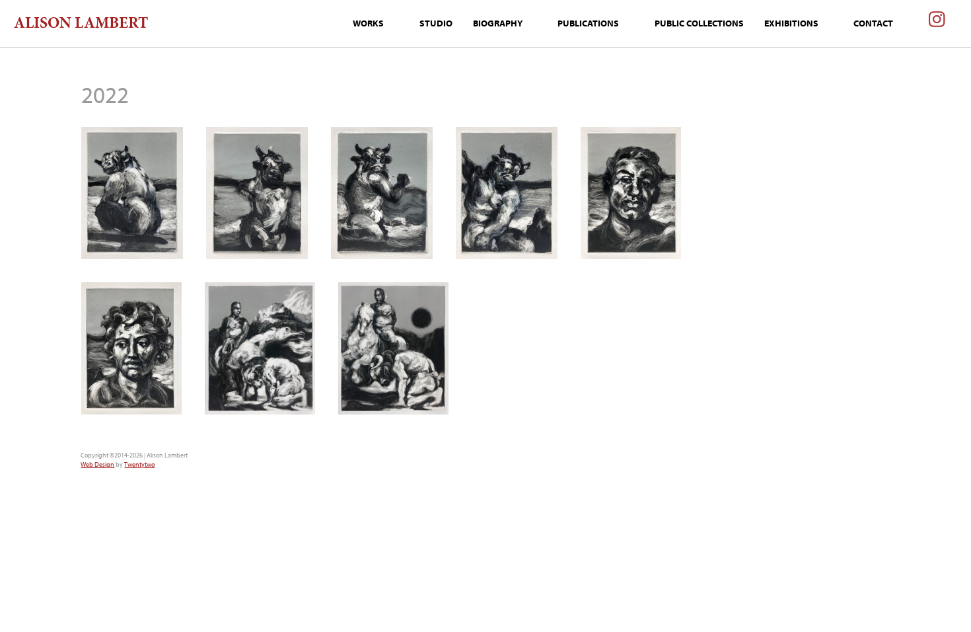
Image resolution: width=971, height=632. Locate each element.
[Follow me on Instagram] (936, 24)
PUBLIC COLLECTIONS (699, 23)
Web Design (97, 464)
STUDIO (435, 23)
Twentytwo (139, 464)
